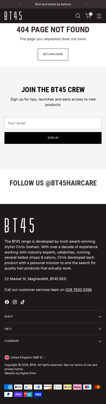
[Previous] (19, 4)
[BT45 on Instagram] (15, 303)
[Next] (86, 4)
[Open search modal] (78, 16)
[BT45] (13, 15)
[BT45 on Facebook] (7, 303)
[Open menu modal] (99, 16)
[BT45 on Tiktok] (23, 303)
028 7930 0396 (79, 289)
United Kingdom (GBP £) (26, 357)
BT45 (33, 365)
